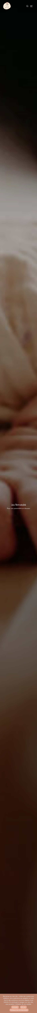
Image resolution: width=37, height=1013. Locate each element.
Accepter (15, 1007)
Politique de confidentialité (19, 1010)
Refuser (23, 1007)
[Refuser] (35, 1003)
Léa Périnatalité (18, 504)
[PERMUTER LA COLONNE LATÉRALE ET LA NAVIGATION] (32, 6)
